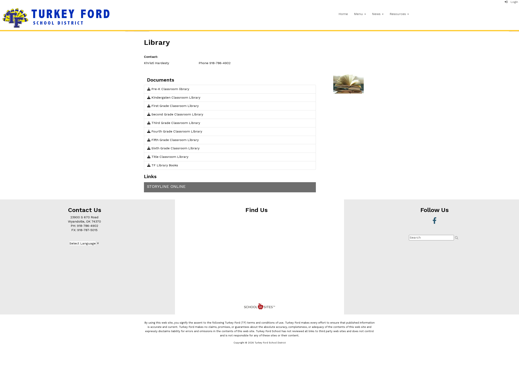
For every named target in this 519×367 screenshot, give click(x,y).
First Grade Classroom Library (174, 106)
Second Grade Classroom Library (176, 114)
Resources (398, 14)
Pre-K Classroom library (169, 89)
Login (512, 1)
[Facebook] (434, 222)
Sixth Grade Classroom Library (174, 148)
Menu (359, 14)
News (377, 14)
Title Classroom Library (169, 157)
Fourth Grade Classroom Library (176, 131)
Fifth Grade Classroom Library (174, 140)
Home (343, 14)
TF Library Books (164, 165)
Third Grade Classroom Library (175, 123)
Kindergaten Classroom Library (175, 97)
